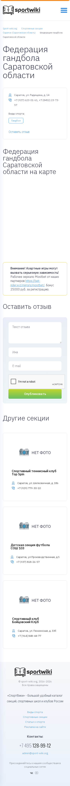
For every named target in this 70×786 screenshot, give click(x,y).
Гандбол (16, 120)
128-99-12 (35, 745)
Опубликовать (35, 394)
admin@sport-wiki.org (35, 753)
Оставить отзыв (19, 132)
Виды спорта (35, 712)
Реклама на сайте (35, 727)
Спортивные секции (35, 717)
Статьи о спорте (35, 721)
